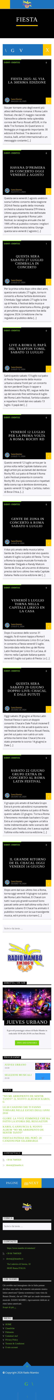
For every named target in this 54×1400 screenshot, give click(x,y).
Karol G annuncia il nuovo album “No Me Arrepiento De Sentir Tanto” (23, 1129)
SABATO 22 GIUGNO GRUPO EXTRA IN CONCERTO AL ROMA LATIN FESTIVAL (27, 776)
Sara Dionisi (16, 99)
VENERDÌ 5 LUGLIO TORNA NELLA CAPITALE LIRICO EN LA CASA (27, 605)
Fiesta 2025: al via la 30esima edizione (27, 80)
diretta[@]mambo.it (14, 1165)
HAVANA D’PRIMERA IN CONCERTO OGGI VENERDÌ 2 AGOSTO (27, 171)
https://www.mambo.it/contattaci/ (21, 1248)
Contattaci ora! (11, 1336)
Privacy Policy (11, 1340)
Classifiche (10, 1328)
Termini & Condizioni (14, 1343)
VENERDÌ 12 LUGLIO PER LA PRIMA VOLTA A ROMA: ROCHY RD (27, 435)
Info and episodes (27, 1043)
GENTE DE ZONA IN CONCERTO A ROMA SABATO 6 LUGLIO (27, 522)
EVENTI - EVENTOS (12, 62)
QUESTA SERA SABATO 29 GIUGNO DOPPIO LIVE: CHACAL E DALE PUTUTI (27, 689)
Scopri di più (8, 1307)
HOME (8, 1324)
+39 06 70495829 (13, 1160)
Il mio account (11, 1347)
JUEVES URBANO (15, 1064)
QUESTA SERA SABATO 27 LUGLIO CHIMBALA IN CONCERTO (27, 261)
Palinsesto (9, 1332)
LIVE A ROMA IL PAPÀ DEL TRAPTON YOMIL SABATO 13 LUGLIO (27, 348)
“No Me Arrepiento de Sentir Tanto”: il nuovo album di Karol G (26, 1099)
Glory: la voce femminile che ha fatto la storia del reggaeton (26, 1120)
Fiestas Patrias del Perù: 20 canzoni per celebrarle (22, 1139)
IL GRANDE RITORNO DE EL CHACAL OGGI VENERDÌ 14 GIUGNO (27, 862)
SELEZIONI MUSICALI (18, 1075)
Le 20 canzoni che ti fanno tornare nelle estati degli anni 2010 (26, 1110)
